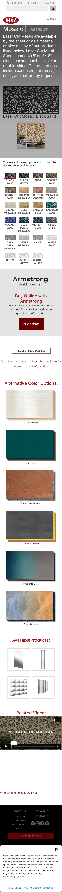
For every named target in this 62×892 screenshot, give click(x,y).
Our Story (19, 816)
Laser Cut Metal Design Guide (38, 361)
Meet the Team (19, 824)
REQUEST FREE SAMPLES (31, 350)
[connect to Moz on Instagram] (47, 823)
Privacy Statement (32, 888)
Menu (53, 19)
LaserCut (38, 29)
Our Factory (19, 820)
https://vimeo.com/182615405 (19, 792)
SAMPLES (50, 3)
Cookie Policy (15, 888)
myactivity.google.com (13, 876)
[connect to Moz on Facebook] (33, 823)
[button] (57, 849)
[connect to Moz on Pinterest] (42, 823)
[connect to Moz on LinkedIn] (37, 823)
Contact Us (47, 888)
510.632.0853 (15, 3)
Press (19, 828)
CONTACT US (41, 816)
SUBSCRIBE (34, 3)
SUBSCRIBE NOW (31, 836)
